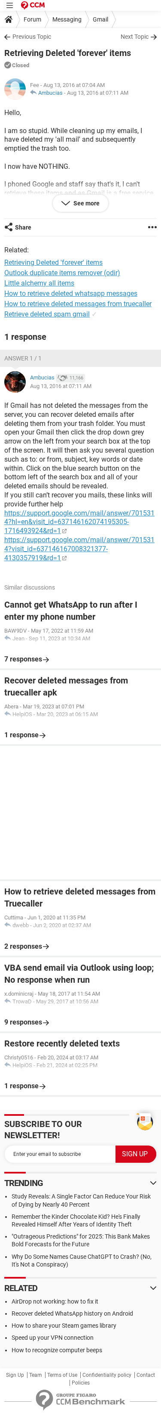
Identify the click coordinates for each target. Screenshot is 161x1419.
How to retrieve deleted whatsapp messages (70, 293)
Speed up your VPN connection (53, 1337)
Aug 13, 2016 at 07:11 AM (97, 93)
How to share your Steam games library (64, 1325)
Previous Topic (31, 36)
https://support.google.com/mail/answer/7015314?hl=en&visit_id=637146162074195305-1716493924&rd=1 (79, 522)
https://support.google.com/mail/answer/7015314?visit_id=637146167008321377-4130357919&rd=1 (79, 549)
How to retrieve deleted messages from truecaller (78, 304)
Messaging (67, 19)
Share (23, 227)
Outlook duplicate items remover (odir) (62, 273)
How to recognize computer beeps (57, 1350)
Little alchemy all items (39, 283)
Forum (32, 19)
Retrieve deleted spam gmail (47, 314)
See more (86, 203)
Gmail (100, 19)
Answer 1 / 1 (23, 358)
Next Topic (135, 36)
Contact (146, 1375)
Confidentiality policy (106, 1375)
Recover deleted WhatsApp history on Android (72, 1313)
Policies (81, 1383)
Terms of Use (62, 1375)
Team (35, 1375)
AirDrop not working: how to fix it (55, 1301)
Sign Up (15, 1375)
